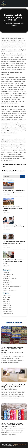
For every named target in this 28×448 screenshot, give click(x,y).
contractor (5, 288)
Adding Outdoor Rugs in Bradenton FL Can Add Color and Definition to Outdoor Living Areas (13, 386)
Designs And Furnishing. (19, 444)
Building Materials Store (8, 278)
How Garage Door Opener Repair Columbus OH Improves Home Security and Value (13, 208)
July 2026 (5, 297)
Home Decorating (12, 389)
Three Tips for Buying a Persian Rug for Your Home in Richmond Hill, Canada (12, 348)
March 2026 (6, 305)
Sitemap (14, 446)
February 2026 (6, 307)
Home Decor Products (13, 352)
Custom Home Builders (8, 290)
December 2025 (7, 311)
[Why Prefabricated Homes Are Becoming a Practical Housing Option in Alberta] (8, 185)
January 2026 (6, 309)
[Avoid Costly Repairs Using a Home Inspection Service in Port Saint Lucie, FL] (8, 220)
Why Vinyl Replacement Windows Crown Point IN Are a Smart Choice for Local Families (13, 261)
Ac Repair (5, 272)
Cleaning (5, 284)
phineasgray (9, 23)
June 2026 (5, 299)
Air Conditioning (7, 274)
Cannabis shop (6, 282)
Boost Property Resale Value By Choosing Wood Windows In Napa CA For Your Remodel (14, 243)
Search (22, 176)
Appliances (5, 276)
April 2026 (5, 303)
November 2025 (7, 313)
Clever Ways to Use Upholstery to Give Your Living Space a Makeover (12, 424)
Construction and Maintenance (11, 286)
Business (5, 280)
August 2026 (6, 295)
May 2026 (5, 301)
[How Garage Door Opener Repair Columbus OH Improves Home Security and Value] (8, 202)
